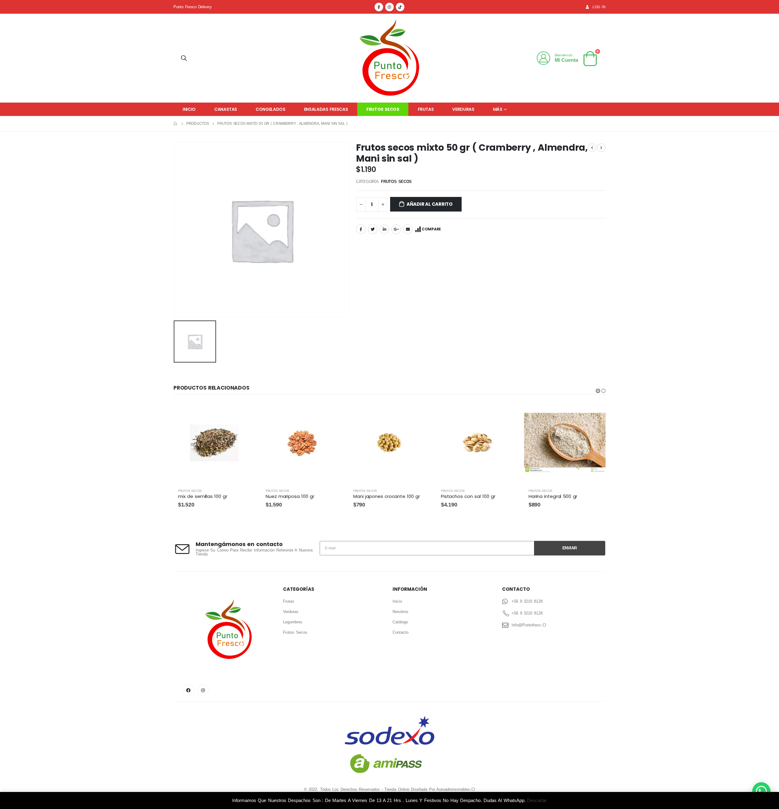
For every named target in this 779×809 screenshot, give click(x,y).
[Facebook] (379, 7)
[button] (598, 390)
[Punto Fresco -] (389, 58)
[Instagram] (389, 7)
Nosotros (400, 611)
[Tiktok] (400, 7)
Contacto (400, 632)
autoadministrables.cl (455, 789)
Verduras (463, 109)
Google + (396, 229)
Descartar (537, 800)
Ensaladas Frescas (326, 109)
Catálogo (400, 622)
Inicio (189, 109)
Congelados (270, 109)
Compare (431, 229)
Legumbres (292, 622)
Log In (599, 7)
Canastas (225, 109)
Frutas (426, 109)
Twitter (373, 229)
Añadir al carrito (429, 204)
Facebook (361, 229)
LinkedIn (384, 229)
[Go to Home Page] (175, 124)
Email (408, 229)
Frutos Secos (382, 109)
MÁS (497, 109)
